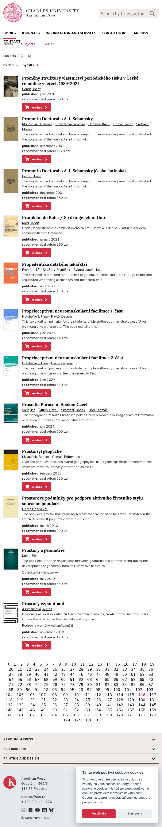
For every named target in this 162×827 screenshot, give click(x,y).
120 (31, 699)
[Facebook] (30, 811)
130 (141, 699)
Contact (12, 41)
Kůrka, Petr (30, 555)
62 (81, 679)
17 (134, 664)
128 (119, 699)
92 (45, 689)
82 (107, 684)
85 (133, 684)
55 (20, 679)
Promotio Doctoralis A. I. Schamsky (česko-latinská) (74, 170)
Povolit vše (99, 813)
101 (127, 689)
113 (108, 694)
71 (11, 684)
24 (46, 669)
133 (20, 704)
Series (49, 44)
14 (108, 664)
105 (20, 694)
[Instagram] (23, 811)
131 (152, 699)
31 (107, 669)
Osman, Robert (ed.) (67, 456)
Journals (31, 33)
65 (107, 679)
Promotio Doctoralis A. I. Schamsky (57, 118)
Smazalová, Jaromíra (70, 124)
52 (142, 674)
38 (20, 674)
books (9, 33)
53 (150, 674)
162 (31, 715)
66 (116, 679)
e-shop (37, 107)
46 (89, 674)
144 (141, 704)
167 (86, 715)
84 (124, 684)
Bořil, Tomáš (98, 410)
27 (72, 669)
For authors (115, 33)
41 (46, 674)
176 (88, 720)
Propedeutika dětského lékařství (54, 264)
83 (116, 684)
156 (119, 710)
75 (46, 684)
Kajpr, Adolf (30, 223)
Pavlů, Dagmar (62, 316)
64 (98, 679)
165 (64, 715)
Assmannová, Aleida (37, 609)
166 (75, 715)
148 (31, 710)
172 (141, 715)
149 (42, 710)
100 (116, 689)
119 (20, 699)
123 (64, 699)
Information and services (71, 33)
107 (42, 694)
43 (63, 674)
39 (28, 674)
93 (54, 689)
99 (107, 689)
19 (152, 664)
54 (11, 679)
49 (116, 674)
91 (37, 689)
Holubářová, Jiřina (35, 316)
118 (9, 699)
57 (37, 679)
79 (81, 684)
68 (133, 679)
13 (100, 664)
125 (86, 699)
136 (53, 704)
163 (42, 715)
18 (143, 664)
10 (74, 664)
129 (130, 699)
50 (124, 674)
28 (81, 669)
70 (150, 679)
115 (130, 694)
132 (9, 704)
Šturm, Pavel (48, 410)
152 (75, 710)
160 (9, 715)
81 (98, 684)
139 (86, 704)
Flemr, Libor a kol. (35, 509)
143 (130, 704)
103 (149, 689)
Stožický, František (56, 269)
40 (37, 674)
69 (142, 679)
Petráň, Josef (123, 124)
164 (53, 715)
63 (89, 679)
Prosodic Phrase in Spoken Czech (55, 404)
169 (108, 715)
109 (64, 694)
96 (80, 689)
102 (138, 689)
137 (64, 704)
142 (119, 704)
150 (53, 710)
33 (124, 669)
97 (89, 689)
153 (86, 710)
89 (19, 689)
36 (150, 669)
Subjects (28, 44)
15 (117, 664)
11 (82, 664)
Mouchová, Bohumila (37, 124)
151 (64, 710)
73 (28, 684)
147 (20, 710)
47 (98, 674)
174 (66, 720)
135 (42, 704)
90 (28, 689)
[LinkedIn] (44, 811)
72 (20, 684)
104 (9, 694)
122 (53, 699)
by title (29, 65)
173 (152, 715)
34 (133, 669)
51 (133, 674)
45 (81, 674)
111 (86, 694)
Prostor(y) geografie (42, 451)
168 (97, 715)
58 (46, 679)
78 (72, 684)
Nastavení (135, 813)
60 (63, 679)
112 (97, 694)
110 (75, 694)
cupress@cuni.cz (33, 796)
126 (97, 699)
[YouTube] (37, 811)
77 (63, 684)
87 (150, 684)
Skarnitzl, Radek (73, 410)
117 (152, 694)
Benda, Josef (31, 89)
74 (37, 684)
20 (11, 669)
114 (119, 694)
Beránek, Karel (99, 124)
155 (108, 710)
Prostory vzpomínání (43, 603)
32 (116, 669)
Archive (141, 33)
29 (89, 669)
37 (11, 674)
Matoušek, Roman (35, 456)
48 (107, 674)
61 (72, 679)
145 (152, 704)
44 (72, 674)
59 (55, 679)
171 (130, 715)
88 (11, 689)
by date (9, 65)
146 (9, 710)
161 (20, 715)
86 (142, 684)
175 (77, 720)
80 (89, 684)
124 (75, 699)
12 (91, 664)
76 (55, 684)
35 (142, 669)
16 (126, 664)
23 (37, 669)
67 (124, 679)
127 (108, 699)
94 (63, 689)
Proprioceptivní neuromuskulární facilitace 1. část (72, 311)
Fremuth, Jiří (30, 269)
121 (42, 699)
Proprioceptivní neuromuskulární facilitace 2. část (72, 358)
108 (53, 694)
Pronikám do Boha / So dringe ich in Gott (64, 217)
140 (97, 704)
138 (75, 704)
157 (130, 710)
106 (31, 694)
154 (97, 710)
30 (98, 669)
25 (55, 669)
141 (108, 704)
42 (55, 674)
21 (20, 669)
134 (31, 704)
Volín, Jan (28, 410)
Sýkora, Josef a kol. (87, 269)
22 (28, 669)
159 (152, 710)
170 (119, 715)
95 (72, 689)
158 (141, 710)
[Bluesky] (51, 811)
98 (98, 689)
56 (28, 679)
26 (63, 669)
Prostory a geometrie (43, 550)
